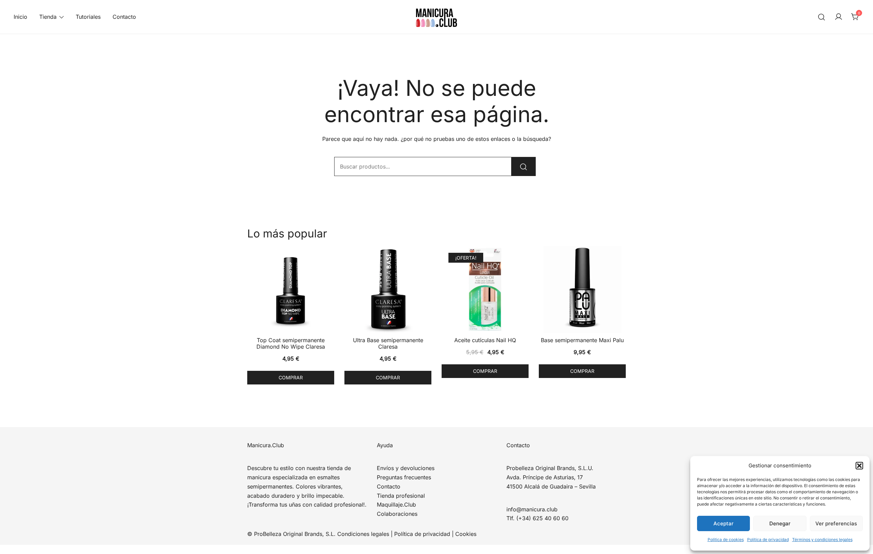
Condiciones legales (363, 533)
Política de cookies (726, 539)
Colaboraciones (397, 513)
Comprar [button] (291, 377)
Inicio (20, 16)
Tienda (48, 16)
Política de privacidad (768, 539)
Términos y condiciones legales (822, 539)
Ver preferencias (836, 523)
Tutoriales (88, 16)
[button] (859, 465)
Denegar (779, 523)
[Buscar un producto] (821, 16)
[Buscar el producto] (523, 166)
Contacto (124, 16)
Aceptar (723, 523)
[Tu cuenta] (838, 17)
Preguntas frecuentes (404, 477)
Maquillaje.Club (396, 504)
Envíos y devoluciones (405, 468)
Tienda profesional (401, 495)
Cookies (465, 533)
